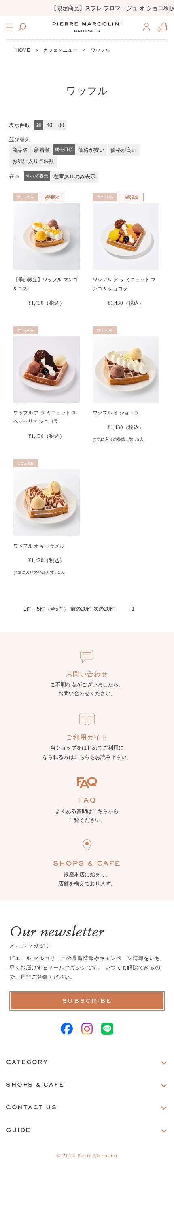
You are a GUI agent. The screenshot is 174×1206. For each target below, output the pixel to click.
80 (61, 125)
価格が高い (123, 150)
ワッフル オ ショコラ (116, 413)
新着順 (42, 150)
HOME (22, 50)
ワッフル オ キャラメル (38, 546)
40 (49, 125)
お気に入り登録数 (33, 161)
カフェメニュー (60, 50)
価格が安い (91, 150)
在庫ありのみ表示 (74, 177)
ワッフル (100, 50)
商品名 (20, 150)
